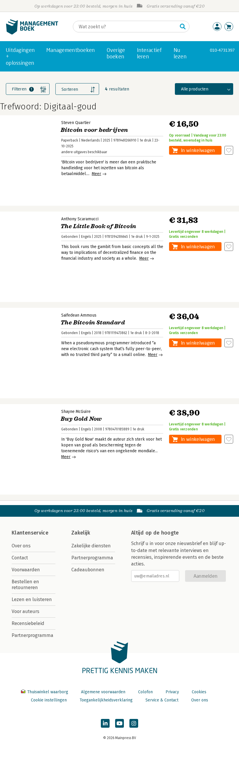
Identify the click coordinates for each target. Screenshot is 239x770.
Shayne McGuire (76, 411)
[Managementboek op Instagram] (133, 723)
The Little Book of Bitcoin (98, 226)
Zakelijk (80, 533)
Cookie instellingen (49, 700)
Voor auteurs (25, 611)
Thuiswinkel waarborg (47, 691)
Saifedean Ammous (78, 315)
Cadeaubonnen (87, 569)
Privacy (172, 691)
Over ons (21, 546)
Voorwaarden (26, 569)
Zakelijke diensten (91, 546)
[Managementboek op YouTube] (119, 723)
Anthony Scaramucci (80, 218)
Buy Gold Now (81, 418)
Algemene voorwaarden (103, 691)
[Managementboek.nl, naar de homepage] (32, 33)
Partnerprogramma (32, 635)
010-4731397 (222, 50)
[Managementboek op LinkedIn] (105, 723)
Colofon (145, 691)
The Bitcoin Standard (93, 322)
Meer (96, 173)
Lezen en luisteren (32, 599)
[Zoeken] (182, 26)
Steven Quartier (76, 122)
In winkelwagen (198, 150)
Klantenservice (30, 533)
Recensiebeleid (28, 623)
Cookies (199, 691)
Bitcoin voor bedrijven (94, 130)
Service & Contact (161, 700)
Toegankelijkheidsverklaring (106, 700)
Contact (20, 558)
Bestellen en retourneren (25, 584)
